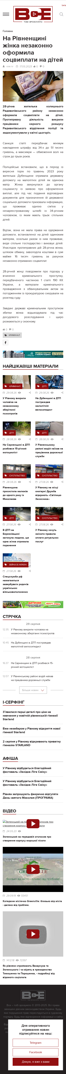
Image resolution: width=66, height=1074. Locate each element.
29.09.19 (11, 895)
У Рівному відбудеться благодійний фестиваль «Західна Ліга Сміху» (27, 770)
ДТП (44, 386)
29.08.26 (11, 392)
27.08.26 (44, 482)
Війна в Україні (18, 564)
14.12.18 (10, 960)
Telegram (35, 1043)
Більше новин (30, 690)
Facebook (35, 1052)
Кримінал (14, 335)
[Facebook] (5, 342)
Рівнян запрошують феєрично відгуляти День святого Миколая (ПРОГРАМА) (30, 796)
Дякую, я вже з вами (36, 1062)
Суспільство (17, 475)
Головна (8, 31)
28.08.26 (11, 439)
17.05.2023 (26, 66)
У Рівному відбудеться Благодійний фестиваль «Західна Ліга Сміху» (27, 783)
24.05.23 (11, 831)
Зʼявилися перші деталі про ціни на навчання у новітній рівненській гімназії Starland (30, 715)
